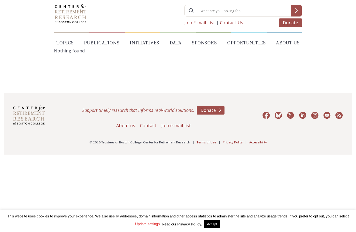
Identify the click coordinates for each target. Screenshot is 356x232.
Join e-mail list (176, 125)
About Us (288, 43)
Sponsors (204, 43)
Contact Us (231, 22)
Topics (65, 43)
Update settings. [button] (148, 224)
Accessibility (258, 142)
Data (176, 43)
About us (125, 125)
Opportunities (246, 43)
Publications (101, 43)
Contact (148, 125)
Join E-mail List (199, 22)
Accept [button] (212, 224)
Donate (290, 22)
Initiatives (144, 43)
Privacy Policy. (189, 224)
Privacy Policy (233, 142)
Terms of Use (206, 142)
